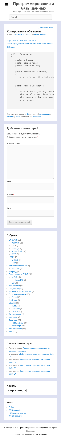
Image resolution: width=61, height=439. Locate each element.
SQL (14, 283)
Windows (15, 268)
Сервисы (16, 308)
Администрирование (18, 266)
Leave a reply (40, 34)
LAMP (11, 257)
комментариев (17, 413)
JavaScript (16, 326)
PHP (14, 263)
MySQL (15, 260)
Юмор (11, 331)
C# (28, 114)
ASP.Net (15, 243)
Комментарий (13, 143)
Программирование (17, 294)
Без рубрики (14, 286)
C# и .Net (13, 240)
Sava (29, 34)
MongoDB (19, 280)
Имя (9, 181)
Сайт (9, 208)
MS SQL (15, 248)
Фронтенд (13, 320)
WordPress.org (15, 416)
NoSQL (15, 277)
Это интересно (15, 329)
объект (10, 117)
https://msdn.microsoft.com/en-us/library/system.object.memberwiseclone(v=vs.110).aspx (30, 43)
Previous (43, 28)
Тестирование (15, 314)
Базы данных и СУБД (18, 274)
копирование (44, 114)
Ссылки (12, 303)
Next (52, 28)
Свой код (13, 300)
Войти (11, 407)
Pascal (15, 297)
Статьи (15, 311)
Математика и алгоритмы (20, 291)
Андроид (13, 271)
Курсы (14, 306)
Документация (15, 289)
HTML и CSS (17, 323)
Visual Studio (17, 251)
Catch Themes (41, 434)
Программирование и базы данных (33, 5)
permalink (37, 117)
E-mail (10, 194)
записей (14, 410)
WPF (14, 254)
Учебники (13, 317)
